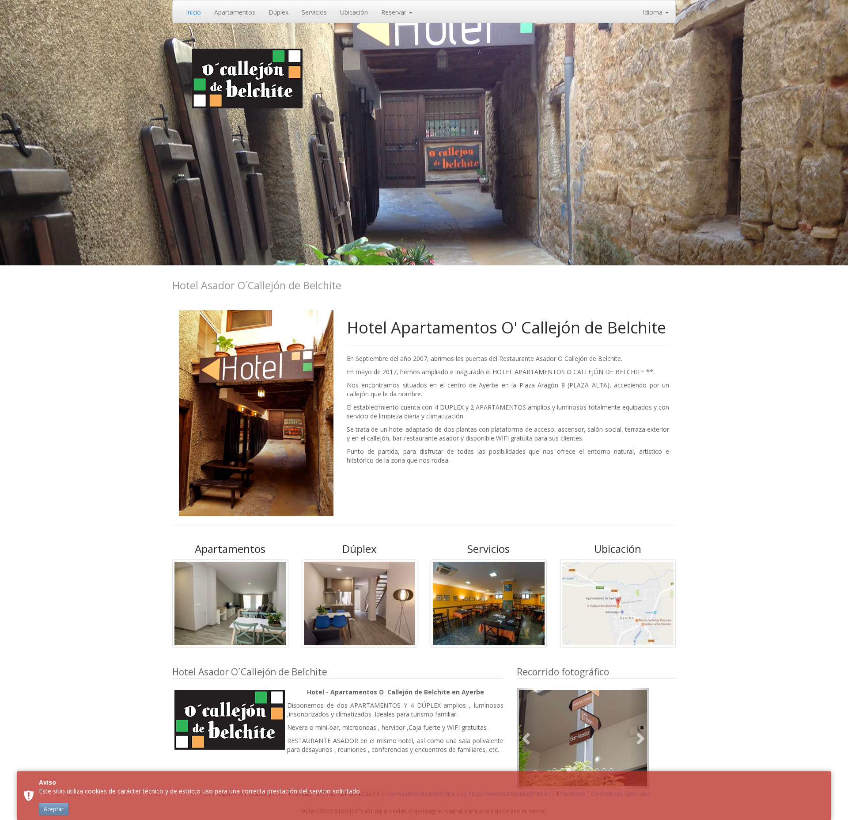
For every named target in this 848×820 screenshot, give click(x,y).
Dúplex (278, 12)
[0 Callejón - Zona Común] (583, 738)
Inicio (193, 12)
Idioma (653, 12)
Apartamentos (234, 12)
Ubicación (354, 12)
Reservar (394, 12)
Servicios (314, 12)
